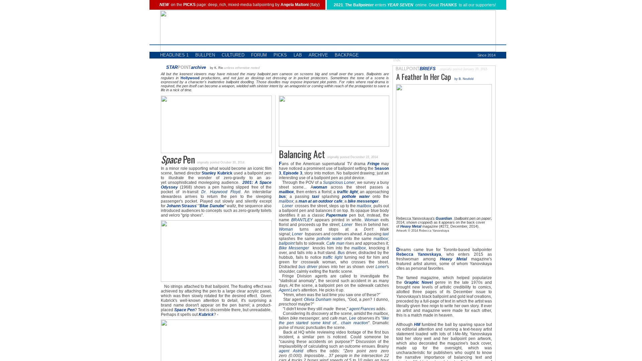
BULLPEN (205, 54)
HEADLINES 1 (174, 54)
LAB (298, 54)
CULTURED (233, 54)
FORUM (259, 54)
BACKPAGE (347, 54)
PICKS (280, 54)
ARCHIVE (318, 54)
